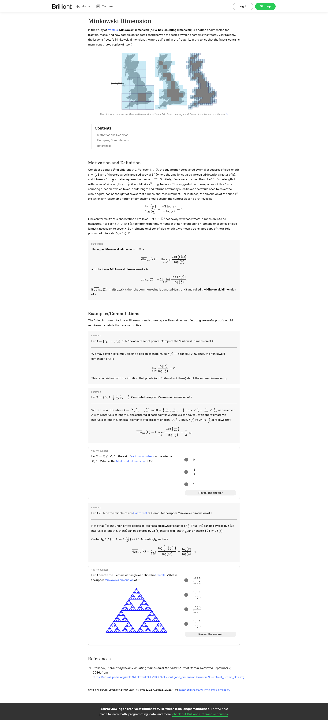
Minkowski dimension (130, 461)
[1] (227, 114)
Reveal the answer (210, 493)
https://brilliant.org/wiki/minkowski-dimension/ (204, 689)
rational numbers (142, 456)
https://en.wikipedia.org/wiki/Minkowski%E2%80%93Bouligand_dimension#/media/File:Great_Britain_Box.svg (168, 677)
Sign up (265, 6)
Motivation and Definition (112, 135)
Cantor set (140, 513)
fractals (113, 30)
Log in (243, 6)
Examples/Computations (113, 140)
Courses (107, 6)
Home (86, 6)
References (104, 146)
